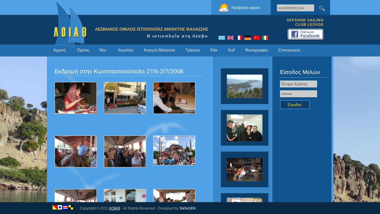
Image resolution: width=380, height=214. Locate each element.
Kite (213, 50)
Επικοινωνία (289, 50)
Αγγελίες (125, 50)
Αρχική (59, 50)
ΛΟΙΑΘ (114, 208)
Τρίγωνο (193, 50)
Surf (231, 50)
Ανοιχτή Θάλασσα (159, 50)
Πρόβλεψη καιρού (246, 8)
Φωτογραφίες (256, 50)
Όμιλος (83, 50)
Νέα (102, 50)
